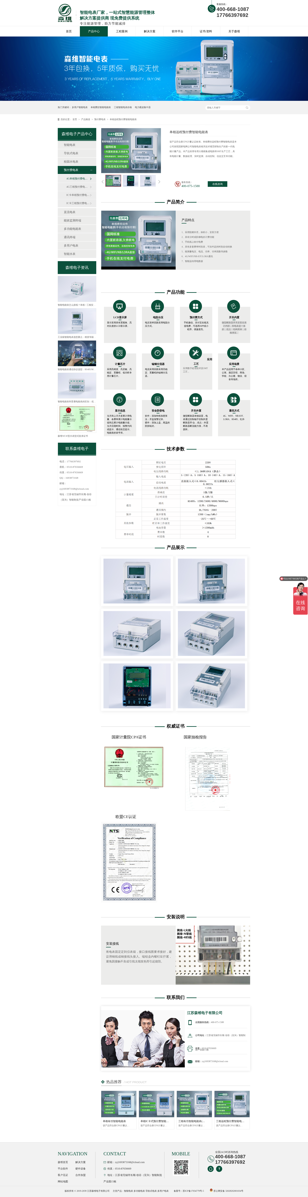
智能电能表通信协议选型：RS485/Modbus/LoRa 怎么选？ (86, 369)
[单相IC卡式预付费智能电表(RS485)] (156, 1104)
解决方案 (149, 31)
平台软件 (63, 1168)
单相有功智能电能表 (114, 1121)
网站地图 (63, 1181)
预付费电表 (100, 119)
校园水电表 (71, 161)
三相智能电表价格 (123, 107)
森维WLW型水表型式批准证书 (73, 436)
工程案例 (122, 31)
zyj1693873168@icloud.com (74, 489)
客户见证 (63, 1175)
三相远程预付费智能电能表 (231, 1121)
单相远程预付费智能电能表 (123, 119)
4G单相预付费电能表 (78, 178)
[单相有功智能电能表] (118, 1104)
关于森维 (234, 31)
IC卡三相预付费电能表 (78, 203)
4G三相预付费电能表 (78, 186)
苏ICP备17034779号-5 (193, 1191)
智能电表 (69, 144)
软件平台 (177, 31)
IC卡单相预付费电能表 (78, 195)
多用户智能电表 (80, 107)
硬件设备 (80, 1168)
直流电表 (69, 212)
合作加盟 (80, 1175)
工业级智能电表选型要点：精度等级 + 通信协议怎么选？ (86, 337)
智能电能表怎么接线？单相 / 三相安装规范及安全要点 (84, 305)
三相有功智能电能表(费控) (193, 1121)
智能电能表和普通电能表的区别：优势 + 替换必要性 (84, 401)
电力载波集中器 (143, 107)
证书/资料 (206, 31)
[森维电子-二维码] (180, 1167)
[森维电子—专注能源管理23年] (154, 100)
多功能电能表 (72, 228)
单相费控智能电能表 (101, 107)
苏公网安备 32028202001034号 (228, 1191)
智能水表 (69, 254)
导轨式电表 (71, 153)
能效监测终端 (72, 220)
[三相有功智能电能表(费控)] (194, 1104)
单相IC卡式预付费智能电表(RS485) (160, 1121)
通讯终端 (69, 237)
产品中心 (94, 31)
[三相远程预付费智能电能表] (232, 1104)
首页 (69, 31)
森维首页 (63, 1162)
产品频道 (86, 119)
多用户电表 (71, 245)
